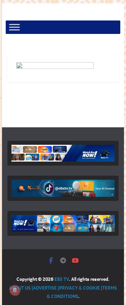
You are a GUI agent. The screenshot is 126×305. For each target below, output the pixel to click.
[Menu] (14, 27)
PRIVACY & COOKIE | (80, 288)
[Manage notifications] (14, 290)
